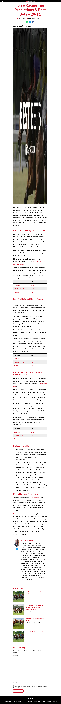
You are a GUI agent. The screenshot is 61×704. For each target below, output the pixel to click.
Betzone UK (17, 285)
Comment (16, 655)
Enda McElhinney (27, 701)
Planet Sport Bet (19, 288)
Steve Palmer (37, 701)
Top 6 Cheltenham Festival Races (36, 632)
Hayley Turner (7, 701)
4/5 (32, 358)
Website (15, 682)
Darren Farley (17, 701)
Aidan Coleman (47, 701)
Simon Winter (27, 540)
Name (15, 670)
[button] (2, 1)
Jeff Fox (55, 701)
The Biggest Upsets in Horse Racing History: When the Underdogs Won (34, 607)
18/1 (32, 432)
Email (15, 676)
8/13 (32, 285)
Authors (30, 698)
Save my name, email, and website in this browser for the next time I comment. (30, 687)
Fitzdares (17, 292)
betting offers (35, 497)
